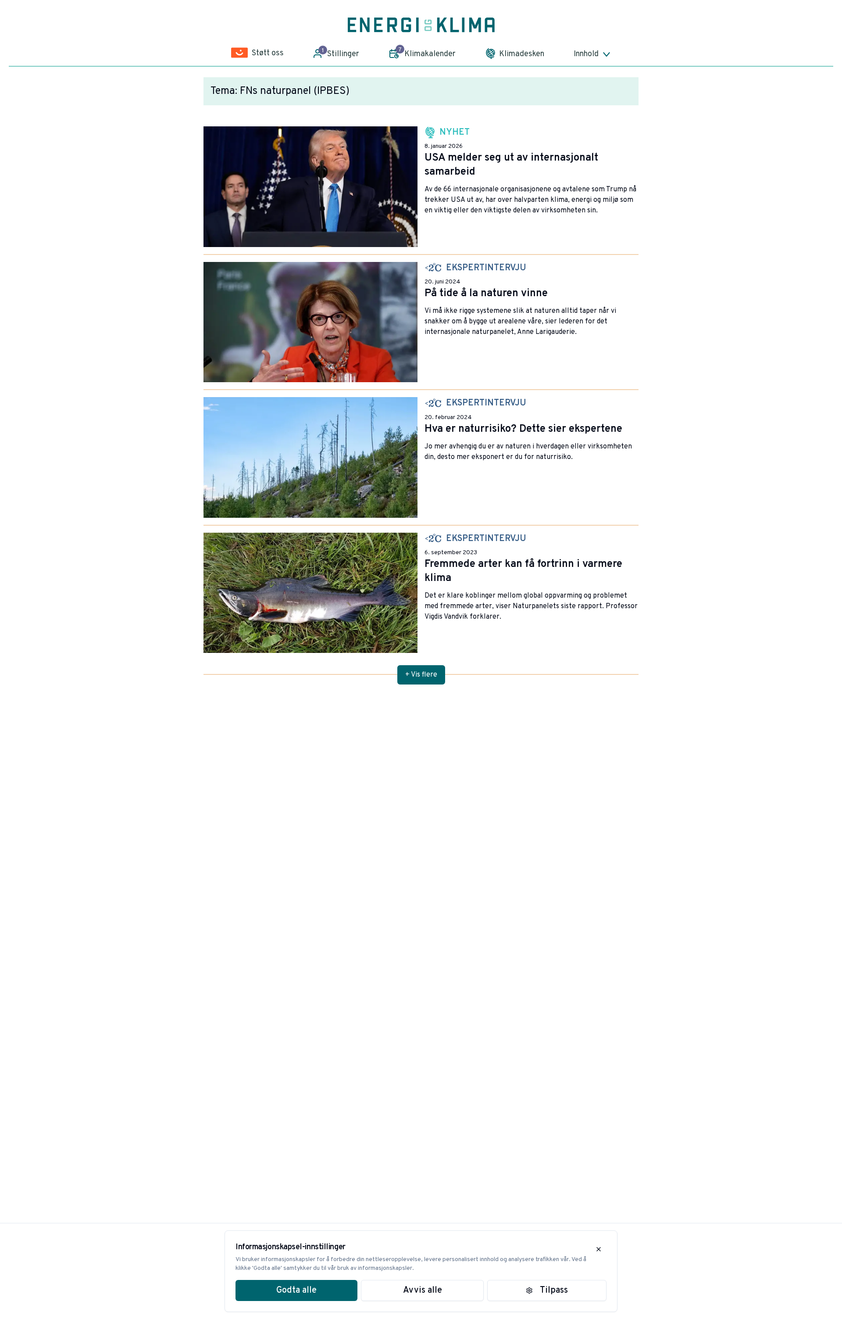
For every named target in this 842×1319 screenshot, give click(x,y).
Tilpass (554, 1290)
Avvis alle (422, 1290)
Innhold (586, 54)
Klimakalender (427, 52)
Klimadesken (521, 54)
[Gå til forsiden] (421, 25)
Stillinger (341, 53)
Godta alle (296, 1290)
